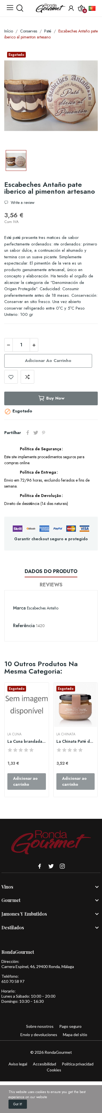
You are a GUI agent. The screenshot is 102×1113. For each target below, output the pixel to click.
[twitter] (51, 866)
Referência (24, 625)
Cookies (54, 1069)
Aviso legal (17, 1063)
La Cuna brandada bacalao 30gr (26, 741)
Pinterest (44, 432)
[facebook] (39, 866)
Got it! (17, 1104)
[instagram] (62, 866)
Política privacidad (78, 1063)
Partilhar (28, 432)
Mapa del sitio (75, 1034)
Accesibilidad (44, 1063)
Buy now (55, 398)
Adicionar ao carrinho (48, 360)
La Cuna (14, 734)
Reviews (51, 584)
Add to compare (27, 377)
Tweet (36, 432)
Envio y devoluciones (38, 1034)
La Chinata (65, 734)
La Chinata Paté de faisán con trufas (75, 741)
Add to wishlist (11, 377)
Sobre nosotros (40, 1026)
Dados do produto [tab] (51, 571)
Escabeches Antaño (42, 608)
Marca (19, 608)
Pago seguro (70, 1026)
